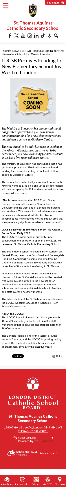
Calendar (36, 484)
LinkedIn (36, 35)
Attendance (7, 484)
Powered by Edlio (50, 453)
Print (59, 356)
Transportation (22, 484)
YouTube (23, 35)
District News (10, 50)
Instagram (29, 35)
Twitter (16, 35)
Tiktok (43, 35)
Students (53, 2)
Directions (60, 484)
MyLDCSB (47, 484)
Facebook (10, 35)
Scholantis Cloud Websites (22, 453)
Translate (47, 441)
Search (56, 35)
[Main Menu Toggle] (6, 6)
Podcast (49, 35)
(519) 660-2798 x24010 (33, 431)
